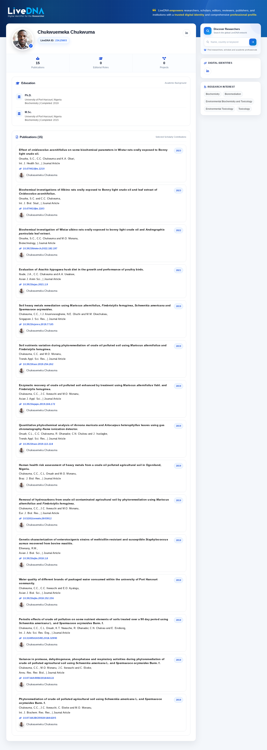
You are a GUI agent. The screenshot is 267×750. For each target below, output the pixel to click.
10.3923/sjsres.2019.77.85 (38, 324)
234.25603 (61, 40)
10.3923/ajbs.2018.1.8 (35, 558)
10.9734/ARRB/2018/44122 (38, 678)
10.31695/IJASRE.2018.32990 (40, 638)
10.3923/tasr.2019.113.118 (38, 444)
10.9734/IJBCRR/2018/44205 (39, 718)
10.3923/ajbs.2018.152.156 (38, 598)
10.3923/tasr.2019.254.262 (38, 364)
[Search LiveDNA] (252, 42)
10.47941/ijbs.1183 (33, 208)
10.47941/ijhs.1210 (34, 168)
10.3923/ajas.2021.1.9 (35, 284)
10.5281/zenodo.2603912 (37, 518)
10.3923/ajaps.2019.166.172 (39, 404)
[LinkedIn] (186, 33)
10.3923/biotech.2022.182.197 (40, 248)
